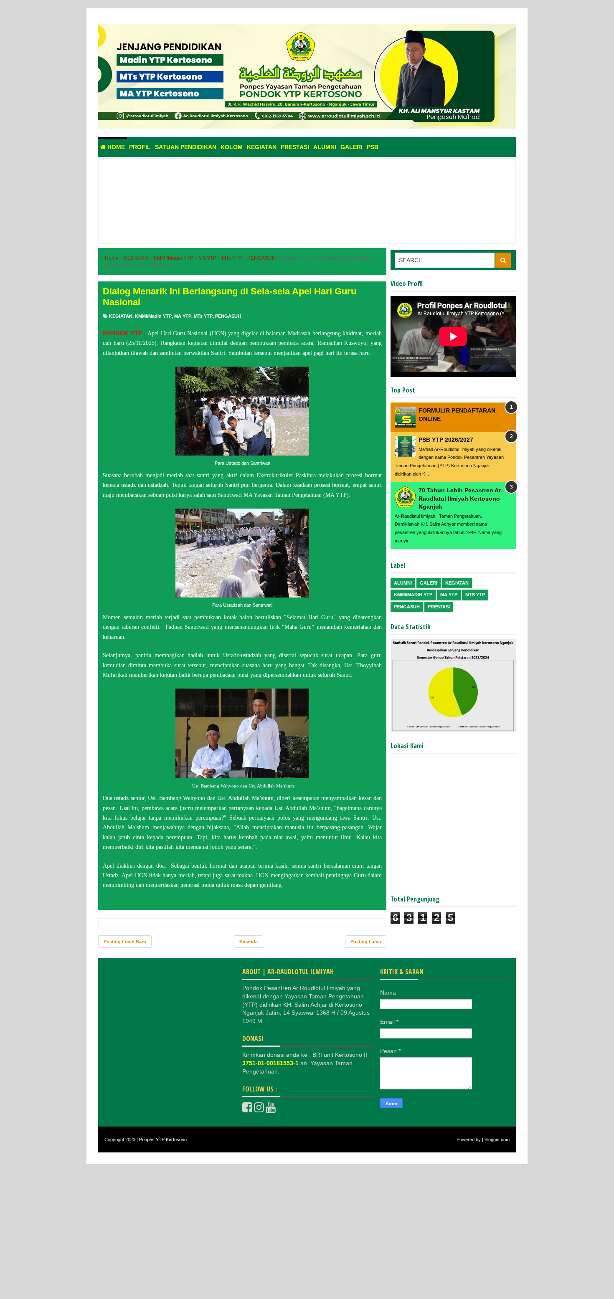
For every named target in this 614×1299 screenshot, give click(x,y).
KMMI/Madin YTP (153, 316)
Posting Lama (365, 941)
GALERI (428, 582)
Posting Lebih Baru (125, 941)
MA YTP (182, 316)
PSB (372, 147)
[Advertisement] (307, 210)
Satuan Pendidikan (185, 147)
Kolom (232, 147)
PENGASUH (228, 316)
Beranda (248, 941)
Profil (140, 147)
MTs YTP (203, 316)
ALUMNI (403, 582)
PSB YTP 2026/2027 (446, 439)
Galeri (351, 147)
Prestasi (295, 147)
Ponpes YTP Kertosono (163, 1139)
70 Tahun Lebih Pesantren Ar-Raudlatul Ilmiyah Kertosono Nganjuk (461, 498)
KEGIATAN (120, 316)
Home (115, 147)
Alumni (324, 147)
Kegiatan (262, 147)
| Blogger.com (496, 1139)
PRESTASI (439, 606)
